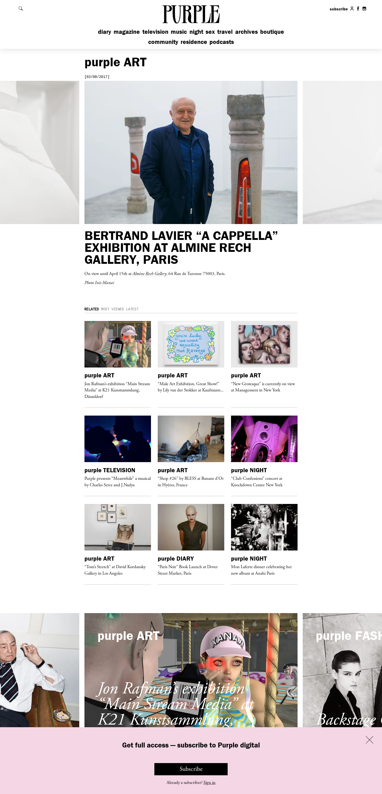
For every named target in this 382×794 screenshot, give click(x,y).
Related (91, 309)
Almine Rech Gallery (149, 273)
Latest (132, 309)
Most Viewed (112, 309)
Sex (210, 31)
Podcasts (221, 41)
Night (196, 31)
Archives (246, 31)
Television (155, 31)
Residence (194, 41)
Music (179, 31)
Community (163, 41)
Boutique (272, 31)
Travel (225, 31)
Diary (104, 31)
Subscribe (191, 769)
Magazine (127, 31)
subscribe (339, 9)
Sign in (209, 782)
